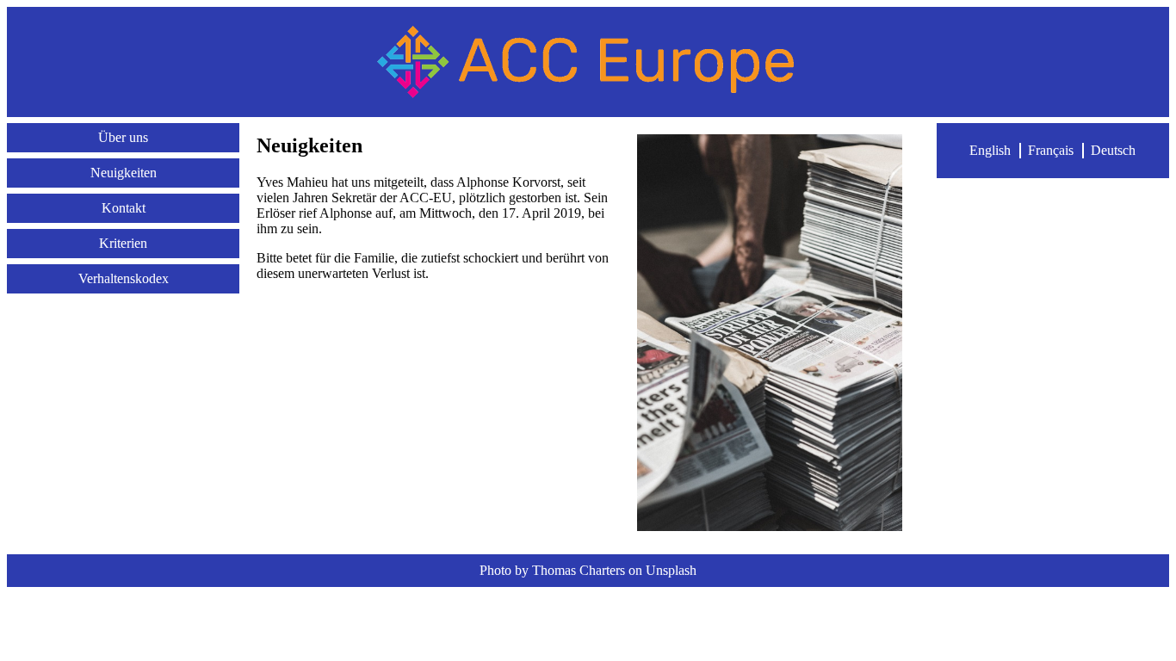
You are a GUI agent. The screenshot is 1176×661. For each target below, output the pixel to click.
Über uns (123, 137)
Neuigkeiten (123, 172)
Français (1051, 150)
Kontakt (123, 208)
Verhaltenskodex (123, 278)
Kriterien (123, 243)
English (990, 150)
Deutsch (1113, 150)
